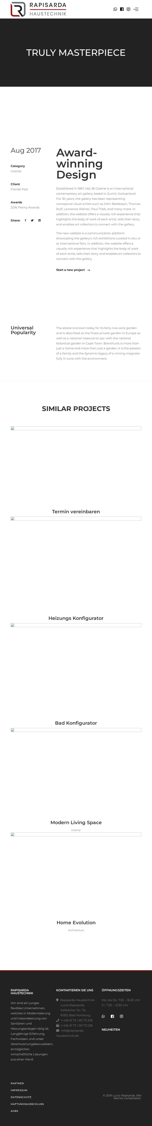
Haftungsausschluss (27, 1104)
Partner (17, 1083)
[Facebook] (122, 9)
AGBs (14, 1110)
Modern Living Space (76, 822)
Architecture (76, 930)
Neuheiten (111, 1029)
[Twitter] (32, 220)
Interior (16, 171)
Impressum (19, 1090)
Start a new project (71, 270)
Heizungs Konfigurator (76, 618)
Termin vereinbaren (76, 511)
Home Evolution (76, 922)
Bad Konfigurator (76, 723)
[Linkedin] (39, 220)
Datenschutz (21, 1097)
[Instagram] (128, 9)
